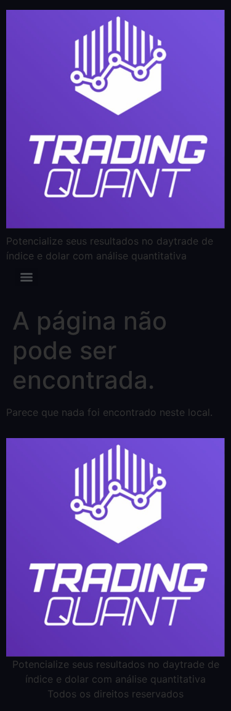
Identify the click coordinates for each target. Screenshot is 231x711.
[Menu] (26, 277)
